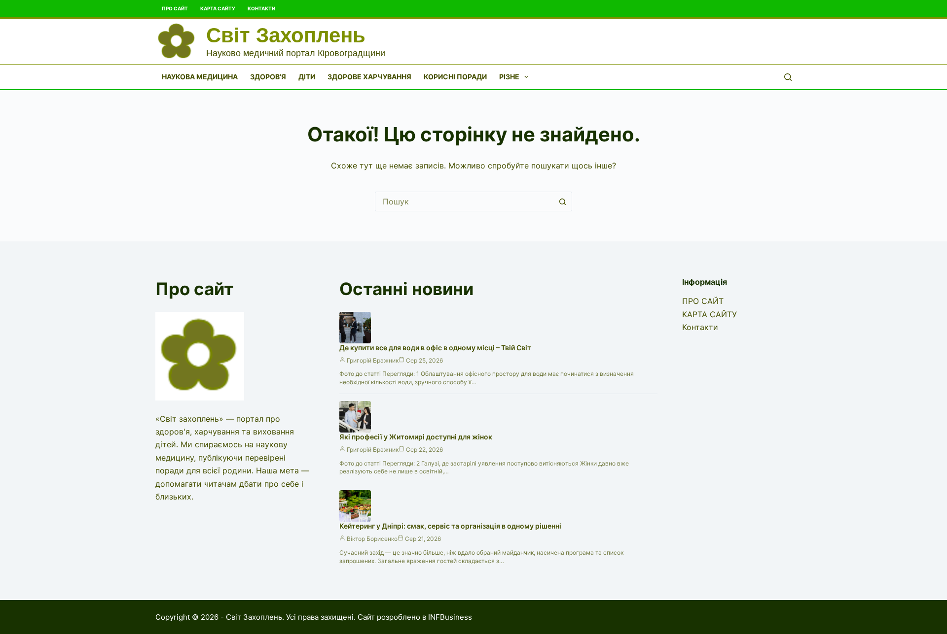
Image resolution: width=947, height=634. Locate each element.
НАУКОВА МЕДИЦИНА (200, 76)
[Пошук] (788, 77)
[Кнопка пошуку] (562, 201)
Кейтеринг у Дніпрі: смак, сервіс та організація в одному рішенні (450, 526)
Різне (509, 76)
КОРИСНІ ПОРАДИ (455, 76)
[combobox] (464, 201)
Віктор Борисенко (372, 538)
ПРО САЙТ (175, 8)
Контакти (261, 8)
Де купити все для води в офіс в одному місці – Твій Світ (435, 347)
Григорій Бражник (373, 360)
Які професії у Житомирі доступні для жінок (415, 437)
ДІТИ (306, 76)
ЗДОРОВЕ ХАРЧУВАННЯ (369, 76)
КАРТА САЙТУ (217, 8)
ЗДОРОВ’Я (268, 76)
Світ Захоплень (285, 35)
